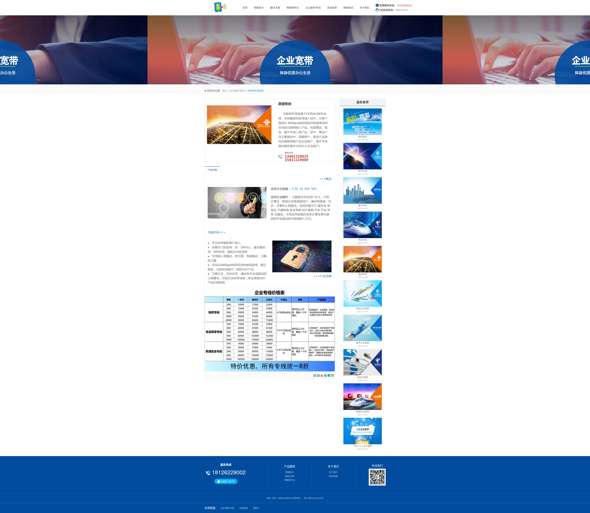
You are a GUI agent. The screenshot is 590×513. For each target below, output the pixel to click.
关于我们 (365, 7)
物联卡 (256, 507)
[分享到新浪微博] (322, 375)
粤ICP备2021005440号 (313, 498)
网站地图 (333, 476)
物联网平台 (293, 7)
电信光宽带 (362, 377)
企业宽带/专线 (313, 7)
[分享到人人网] (329, 375)
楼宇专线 (362, 205)
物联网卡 (259, 7)
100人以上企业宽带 (362, 445)
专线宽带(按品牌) (255, 90)
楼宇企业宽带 (362, 342)
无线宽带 (332, 7)
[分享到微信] (332, 375)
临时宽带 (362, 136)
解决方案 (275, 7)
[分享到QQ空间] (318, 375)
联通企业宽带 (362, 411)
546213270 (401, 10)
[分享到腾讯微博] (325, 375)
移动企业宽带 (362, 308)
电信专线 (362, 239)
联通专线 (362, 274)
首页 (245, 7)
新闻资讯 (348, 7)
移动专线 (362, 170)
